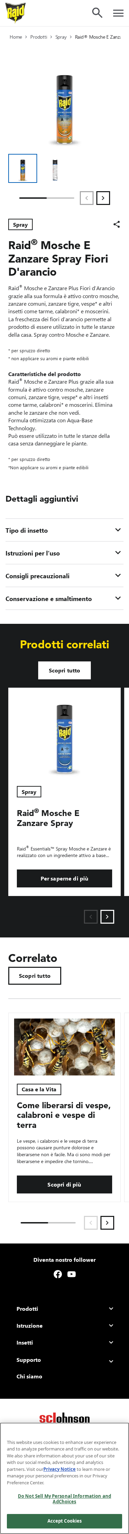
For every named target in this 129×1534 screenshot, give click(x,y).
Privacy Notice (59, 1469)
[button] (22, 168)
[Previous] (87, 198)
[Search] (97, 13)
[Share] (116, 224)
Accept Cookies (64, 1521)
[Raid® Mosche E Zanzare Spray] (64, 733)
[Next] (103, 198)
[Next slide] (107, 917)
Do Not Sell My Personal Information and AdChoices (64, 1499)
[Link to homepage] (16, 13)
